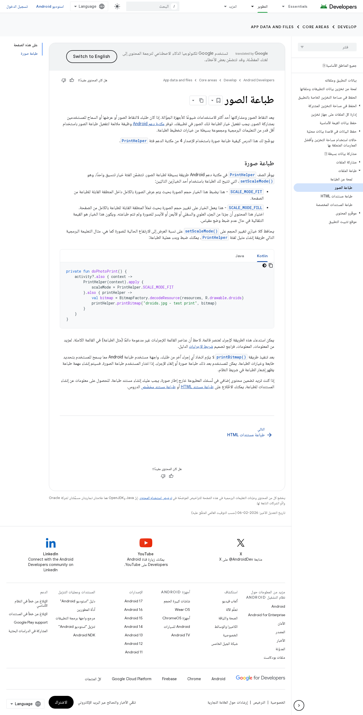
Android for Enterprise (266, 614)
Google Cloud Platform (131, 678)
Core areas (315, 26)
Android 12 (133, 643)
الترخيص (259, 702)
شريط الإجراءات (201, 346)
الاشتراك (61, 702)
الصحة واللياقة (228, 618)
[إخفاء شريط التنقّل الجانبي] (299, 705)
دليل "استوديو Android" (77, 601)
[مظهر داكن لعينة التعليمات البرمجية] (264, 265)
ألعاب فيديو (230, 601)
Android (278, 606)
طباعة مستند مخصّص (158, 387)
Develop (347, 26)
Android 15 (133, 618)
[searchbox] (327, 47)
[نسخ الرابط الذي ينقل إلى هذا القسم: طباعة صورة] (239, 163)
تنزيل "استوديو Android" (76, 626)
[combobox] (152, 6)
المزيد (233, 6)
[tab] (262, 255)
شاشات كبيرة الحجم (177, 601)
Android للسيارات (177, 626)
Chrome (194, 678)
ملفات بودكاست (274, 657)
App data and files (272, 26)
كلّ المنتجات (93, 678)
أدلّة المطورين (86, 609)
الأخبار (281, 640)
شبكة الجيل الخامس (224, 643)
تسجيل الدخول (17, 6)
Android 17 (133, 601)
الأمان (281, 623)
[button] (328, 105)
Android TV (180, 635)
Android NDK (84, 635)
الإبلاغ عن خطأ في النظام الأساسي (31, 603)
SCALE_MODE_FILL (245, 207)
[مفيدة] (72, 80)
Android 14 (133, 626)
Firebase (169, 678)
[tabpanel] (167, 295)
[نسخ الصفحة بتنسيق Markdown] (201, 100)
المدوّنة (280, 648)
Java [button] (239, 255)
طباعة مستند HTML (197, 387)
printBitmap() (231, 356)
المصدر (280, 631)
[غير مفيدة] (64, 80)
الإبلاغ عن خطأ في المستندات (28, 613)
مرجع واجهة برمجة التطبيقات (75, 618)
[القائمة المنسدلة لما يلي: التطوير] (250, 6)
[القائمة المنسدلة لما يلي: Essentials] (281, 6)
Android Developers (258, 80)
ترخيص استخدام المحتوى (155, 498)
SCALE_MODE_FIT (246, 191)
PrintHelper (134, 140)
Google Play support (31, 622)
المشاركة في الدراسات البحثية (28, 630)
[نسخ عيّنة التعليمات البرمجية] (271, 265)
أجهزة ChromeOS (176, 618)
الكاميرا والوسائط (226, 626)
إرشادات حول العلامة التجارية (228, 702)
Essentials (298, 6)
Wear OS (182, 609)
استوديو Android (50, 6)
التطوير (263, 6)
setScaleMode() (256, 181)
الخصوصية (230, 635)
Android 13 (134, 635)
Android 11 (134, 652)
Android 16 (133, 609)
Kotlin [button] (262, 255)
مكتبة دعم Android (148, 123)
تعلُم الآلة (232, 609)
